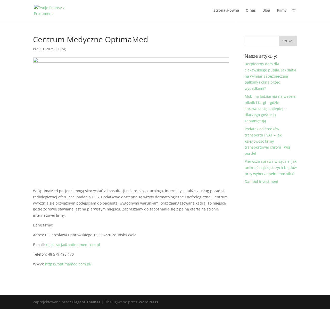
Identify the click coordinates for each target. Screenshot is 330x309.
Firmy (282, 11)
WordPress (148, 301)
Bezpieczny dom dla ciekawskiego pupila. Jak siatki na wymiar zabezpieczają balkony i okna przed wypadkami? (270, 76)
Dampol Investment (261, 181)
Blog (266, 11)
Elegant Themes (86, 301)
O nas (251, 11)
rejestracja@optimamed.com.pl (73, 244)
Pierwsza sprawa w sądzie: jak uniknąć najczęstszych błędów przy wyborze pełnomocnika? (271, 167)
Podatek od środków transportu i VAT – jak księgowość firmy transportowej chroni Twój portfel (267, 141)
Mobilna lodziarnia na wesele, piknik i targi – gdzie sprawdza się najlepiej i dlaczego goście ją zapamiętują (270, 108)
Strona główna (226, 11)
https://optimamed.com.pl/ (68, 264)
